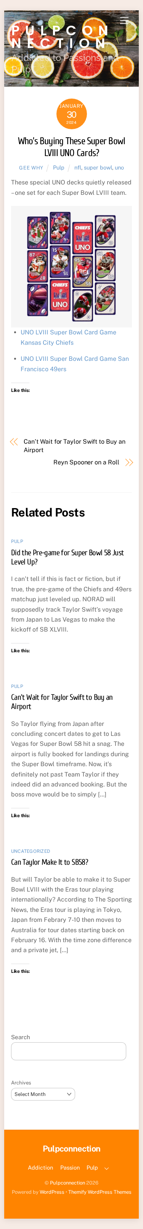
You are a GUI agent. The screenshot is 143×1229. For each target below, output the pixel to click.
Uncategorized (30, 851)
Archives (21, 1083)
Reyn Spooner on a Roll (86, 462)
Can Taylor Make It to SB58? (49, 862)
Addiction (40, 1167)
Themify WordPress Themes (100, 1192)
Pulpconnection (67, 1183)
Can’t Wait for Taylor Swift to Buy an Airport (74, 446)
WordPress (52, 1192)
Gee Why (31, 168)
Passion (70, 1167)
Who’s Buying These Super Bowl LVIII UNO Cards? (71, 147)
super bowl (98, 167)
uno (119, 167)
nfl (77, 167)
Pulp (58, 167)
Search (20, 1037)
